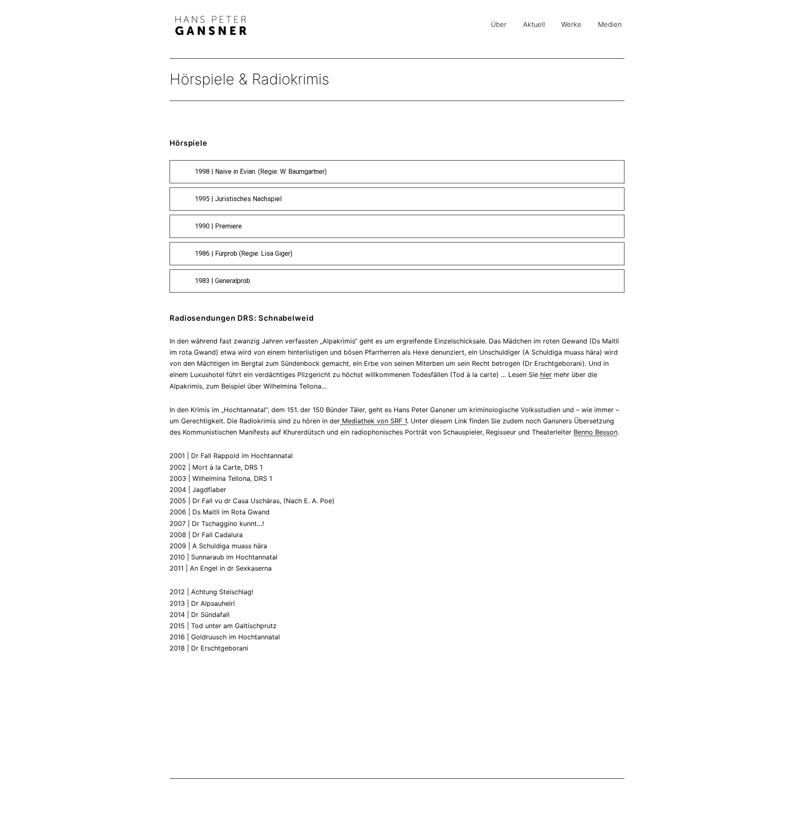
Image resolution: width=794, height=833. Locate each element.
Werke (571, 24)
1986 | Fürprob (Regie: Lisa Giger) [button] (243, 253)
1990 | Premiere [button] (218, 226)
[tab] (397, 172)
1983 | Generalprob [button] (222, 281)
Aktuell (534, 24)
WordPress (611, 795)
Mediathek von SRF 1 (373, 421)
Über (499, 24)
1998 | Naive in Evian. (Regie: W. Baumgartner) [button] (261, 171)
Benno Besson (595, 432)
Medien (610, 24)
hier (546, 374)
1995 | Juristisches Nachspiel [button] (238, 199)
